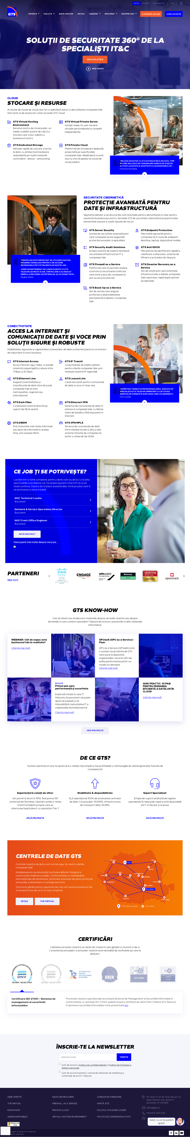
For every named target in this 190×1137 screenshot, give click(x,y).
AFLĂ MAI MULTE (35, 818)
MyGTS (136, 3)
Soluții (48, 14)
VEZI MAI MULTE (95, 730)
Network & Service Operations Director (38, 511)
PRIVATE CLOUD (60, 1110)
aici (126, 1005)
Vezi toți (12, 580)
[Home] (12, 11)
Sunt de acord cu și (96, 1066)
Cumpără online (151, 14)
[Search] (181, 3)
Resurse (110, 14)
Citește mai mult (20, 648)
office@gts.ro (153, 1108)
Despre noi (127, 14)
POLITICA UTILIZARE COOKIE (111, 1110)
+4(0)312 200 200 (155, 1113)
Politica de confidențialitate (93, 1065)
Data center (66, 14)
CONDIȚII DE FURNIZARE (109, 1097)
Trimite (124, 1057)
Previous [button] (48, 576)
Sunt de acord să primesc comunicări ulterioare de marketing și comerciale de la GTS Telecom (93, 1074)
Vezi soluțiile (95, 59)
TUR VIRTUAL (47, 901)
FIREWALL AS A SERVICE (64, 1103)
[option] (31, 128)
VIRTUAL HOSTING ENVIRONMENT (69, 1117)
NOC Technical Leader (28, 500)
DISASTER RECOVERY (63, 1097)
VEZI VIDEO (98, 68)
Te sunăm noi (159, 3)
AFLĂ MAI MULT (27, 534)
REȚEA (24, 901)
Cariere (93, 14)
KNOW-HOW (13, 1110)
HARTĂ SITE (103, 1103)
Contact (146, 3)
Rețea (81, 14)
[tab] (22, 974)
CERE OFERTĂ (14, 1097)
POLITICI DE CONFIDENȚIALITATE (113, 1117)
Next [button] (184, 576)
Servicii (32, 14)
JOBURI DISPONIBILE (17, 1117)
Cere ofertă (173, 14)
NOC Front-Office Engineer (31, 522)
